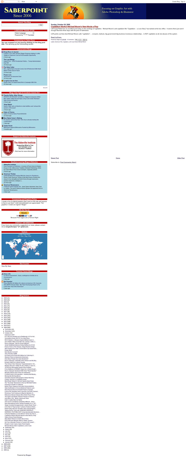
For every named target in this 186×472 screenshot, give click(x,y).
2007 (5, 446)
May (6, 435)
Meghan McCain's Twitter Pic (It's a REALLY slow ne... (20, 365)
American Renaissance (11, 185)
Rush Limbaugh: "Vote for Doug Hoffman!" (17, 343)
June (6, 433)
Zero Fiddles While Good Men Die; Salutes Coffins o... (20, 341)
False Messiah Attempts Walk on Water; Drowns (19, 420)
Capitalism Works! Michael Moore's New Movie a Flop (74, 26)
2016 (5, 313)
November (8, 331)
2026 (5, 298)
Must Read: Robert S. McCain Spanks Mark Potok (19, 381)
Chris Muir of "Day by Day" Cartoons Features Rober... (20, 407)
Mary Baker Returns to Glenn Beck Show (17, 418)
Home (118, 158)
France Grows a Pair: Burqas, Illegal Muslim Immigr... (20, 346)
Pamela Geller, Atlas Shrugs (13, 95)
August (7, 429)
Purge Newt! (8, 350)
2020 (5, 308)
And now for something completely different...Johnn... (20, 401)
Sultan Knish (8, 126)
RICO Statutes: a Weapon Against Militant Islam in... (20, 340)
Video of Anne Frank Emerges (13, 417)
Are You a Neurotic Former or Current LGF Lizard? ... (20, 422)
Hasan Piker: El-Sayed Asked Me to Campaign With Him (20, 82)
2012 (5, 321)
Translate (31, 35)
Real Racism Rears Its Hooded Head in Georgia (19, 389)
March (7, 438)
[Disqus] (117, 73)
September (8, 427)
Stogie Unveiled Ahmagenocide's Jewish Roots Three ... (21, 405)
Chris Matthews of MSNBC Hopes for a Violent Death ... (21, 369)
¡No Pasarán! (8, 281)
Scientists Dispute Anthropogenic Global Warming (19, 377)
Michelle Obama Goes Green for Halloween (17, 372)
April (6, 436)
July (6, 431)
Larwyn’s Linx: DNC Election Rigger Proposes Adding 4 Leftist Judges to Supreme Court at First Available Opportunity (22, 54)
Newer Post (55, 158)
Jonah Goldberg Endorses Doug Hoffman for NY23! (20, 345)
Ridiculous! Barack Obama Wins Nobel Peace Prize (20, 395)
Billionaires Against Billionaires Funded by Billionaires (19, 127)
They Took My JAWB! (11, 353)
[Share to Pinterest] (86, 40)
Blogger (28, 455)
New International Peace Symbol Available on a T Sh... (20, 403)
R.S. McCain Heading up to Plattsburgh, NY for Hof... (20, 336)
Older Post (180, 158)
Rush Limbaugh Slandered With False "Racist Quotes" (20, 371)
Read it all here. (56, 37)
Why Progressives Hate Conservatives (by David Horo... (21, 348)
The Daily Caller (9, 67)
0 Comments (70, 39)
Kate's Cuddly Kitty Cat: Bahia (13, 400)
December (8, 329)
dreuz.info (7, 274)
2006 (5, 448)
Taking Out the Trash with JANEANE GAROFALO (19, 410)
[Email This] (78, 40)
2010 (5, 325)
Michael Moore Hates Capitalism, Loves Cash (18, 425)
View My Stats (6, 266)
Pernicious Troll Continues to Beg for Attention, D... (19, 393)
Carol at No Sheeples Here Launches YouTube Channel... (22, 391)
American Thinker (10, 174)
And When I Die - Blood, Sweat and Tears (17, 398)
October (7, 333)
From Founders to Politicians (12, 166)
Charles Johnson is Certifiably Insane (16, 379)
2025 (5, 300)
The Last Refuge (9, 59)
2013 (5, 319)
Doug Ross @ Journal (11, 52)
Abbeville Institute (10, 164)
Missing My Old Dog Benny (13, 376)
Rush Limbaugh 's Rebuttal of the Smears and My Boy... (21, 360)
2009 (5, 327)
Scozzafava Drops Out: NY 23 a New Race (17, 338)
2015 (5, 316)
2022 (5, 304)
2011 (5, 323)
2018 (5, 310)
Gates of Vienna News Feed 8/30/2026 (15, 114)
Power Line (7, 75)
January (7, 442)
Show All (45, 87)
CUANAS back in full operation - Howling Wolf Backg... (20, 374)
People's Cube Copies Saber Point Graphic (17, 424)
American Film (58, 41)
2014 (5, 317)
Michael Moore (82, 41)
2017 (5, 312)
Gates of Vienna (9, 112)
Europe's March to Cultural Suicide (15, 362)
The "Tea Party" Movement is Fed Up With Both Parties (20, 382)
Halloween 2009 (9, 335)
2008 (5, 444)
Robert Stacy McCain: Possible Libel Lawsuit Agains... (20, 408)
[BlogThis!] (80, 40)
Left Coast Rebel (73, 41)
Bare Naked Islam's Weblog (13, 118)
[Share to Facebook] (84, 40)
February (8, 440)
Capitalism (65, 41)
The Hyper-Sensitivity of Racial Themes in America (19, 396)
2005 (5, 450)
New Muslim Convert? (11, 352)
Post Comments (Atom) (68, 162)
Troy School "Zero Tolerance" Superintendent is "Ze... (20, 364)
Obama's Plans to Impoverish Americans (16, 357)
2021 (5, 306)
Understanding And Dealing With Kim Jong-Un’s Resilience (21, 175)
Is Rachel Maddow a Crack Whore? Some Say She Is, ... (21, 413)
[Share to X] (82, 40)
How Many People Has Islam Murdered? (16, 359)
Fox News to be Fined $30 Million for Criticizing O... (19, 355)
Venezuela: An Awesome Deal (12, 76)
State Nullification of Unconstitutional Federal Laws (19, 388)
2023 (5, 302)
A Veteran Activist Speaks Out (12, 186)
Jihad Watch (8, 104)
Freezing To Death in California (14, 384)
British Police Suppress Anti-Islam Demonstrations (19, 386)
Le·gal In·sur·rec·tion (11, 81)
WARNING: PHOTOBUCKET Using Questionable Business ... (22, 412)
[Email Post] (75, 39)
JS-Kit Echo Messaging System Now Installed (18, 367)
